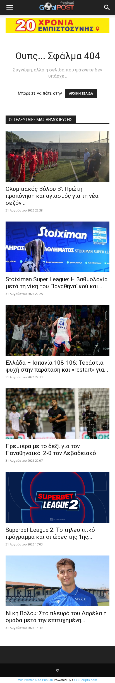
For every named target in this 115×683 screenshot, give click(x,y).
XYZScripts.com (85, 680)
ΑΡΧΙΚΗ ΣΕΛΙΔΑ (81, 93)
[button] (9, 7)
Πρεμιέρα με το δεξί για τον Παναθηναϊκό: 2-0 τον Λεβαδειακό (51, 449)
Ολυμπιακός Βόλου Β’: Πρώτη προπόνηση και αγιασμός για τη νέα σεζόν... (52, 196)
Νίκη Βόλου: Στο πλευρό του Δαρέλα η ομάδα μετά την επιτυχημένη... (56, 617)
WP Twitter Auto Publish (35, 680)
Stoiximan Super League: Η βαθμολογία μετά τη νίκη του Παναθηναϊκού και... (57, 283)
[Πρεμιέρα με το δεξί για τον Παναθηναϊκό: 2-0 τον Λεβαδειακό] (57, 413)
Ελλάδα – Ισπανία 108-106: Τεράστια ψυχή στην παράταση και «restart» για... (57, 366)
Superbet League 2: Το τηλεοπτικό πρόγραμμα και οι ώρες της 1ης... (50, 533)
